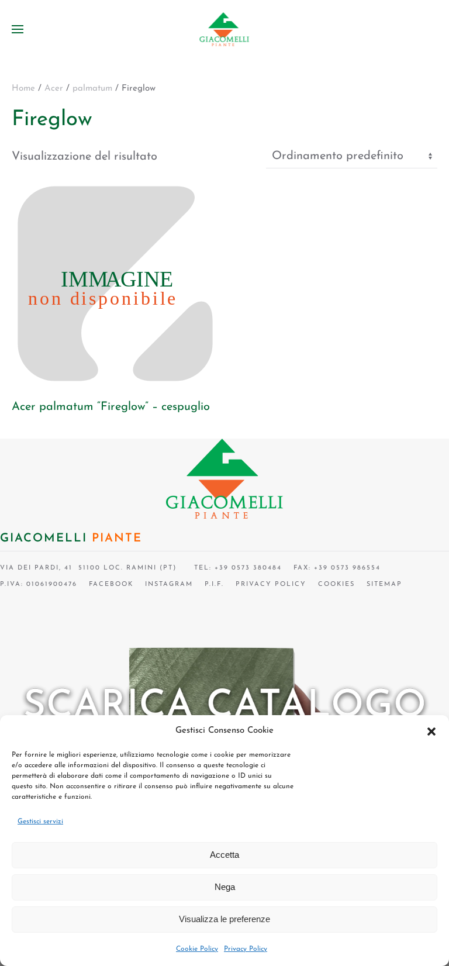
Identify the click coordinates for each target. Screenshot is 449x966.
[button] (431, 731)
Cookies (336, 584)
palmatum (92, 88)
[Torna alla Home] (225, 29)
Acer (53, 88)
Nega (225, 887)
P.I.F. (214, 584)
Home (23, 88)
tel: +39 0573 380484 (235, 568)
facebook (111, 584)
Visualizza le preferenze (224, 919)
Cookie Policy (197, 949)
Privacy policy (271, 584)
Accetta (224, 855)
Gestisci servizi (40, 821)
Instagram (169, 584)
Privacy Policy (245, 949)
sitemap (384, 584)
